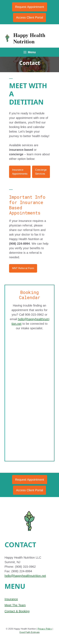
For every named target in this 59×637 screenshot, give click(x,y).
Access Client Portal (29, 17)
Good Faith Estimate (29, 632)
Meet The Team (15, 605)
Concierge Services (41, 171)
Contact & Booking (17, 611)
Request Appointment (29, 6)
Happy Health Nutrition (29, 38)
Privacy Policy (45, 628)
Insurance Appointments (20, 171)
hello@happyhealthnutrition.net (25, 575)
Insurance (11, 599)
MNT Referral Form (23, 268)
